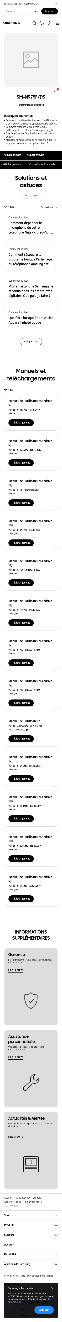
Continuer (49, 11)
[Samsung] (10, 23)
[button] (31, 225)
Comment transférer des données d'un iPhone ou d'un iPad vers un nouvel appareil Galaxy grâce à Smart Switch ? (31, 122)
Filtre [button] (10, 390)
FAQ (36, 196)
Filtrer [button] (11, 207)
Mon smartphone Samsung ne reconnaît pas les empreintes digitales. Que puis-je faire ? (31, 141)
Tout (25, 196)
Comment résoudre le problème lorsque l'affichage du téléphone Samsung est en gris (29, 129)
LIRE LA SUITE (15, 970)
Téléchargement (21, 422)
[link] (56, 90)
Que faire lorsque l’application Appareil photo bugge (30, 135)
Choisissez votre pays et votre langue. (21, 4)
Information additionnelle (41, 164)
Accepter (44, 1309)
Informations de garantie (31, 104)
